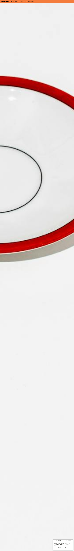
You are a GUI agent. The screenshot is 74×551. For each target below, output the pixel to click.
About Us (15, 1)
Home (11, 1)
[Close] (72, 540)
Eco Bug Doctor (5, 1)
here (67, 547)
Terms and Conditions (22, 1)
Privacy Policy (31, 1)
